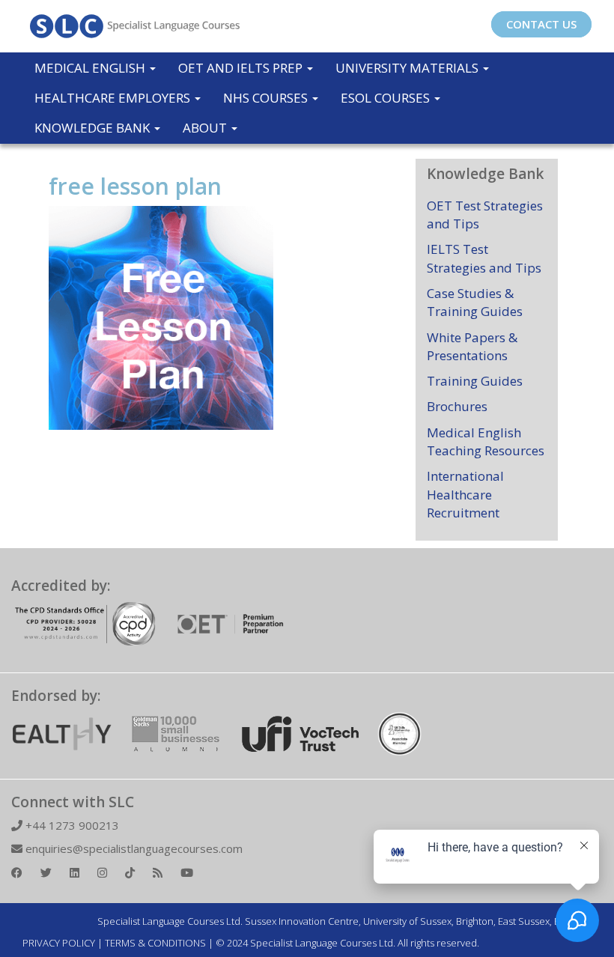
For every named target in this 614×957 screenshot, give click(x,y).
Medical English (91, 67)
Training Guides (475, 380)
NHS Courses (267, 97)
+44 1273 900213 (70, 825)
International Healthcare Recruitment (465, 494)
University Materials (408, 67)
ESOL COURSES (387, 97)
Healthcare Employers (113, 97)
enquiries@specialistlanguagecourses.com (132, 848)
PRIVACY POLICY (58, 943)
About (206, 127)
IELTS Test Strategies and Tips (484, 258)
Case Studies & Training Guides (475, 302)
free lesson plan (135, 186)
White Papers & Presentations (472, 346)
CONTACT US (541, 23)
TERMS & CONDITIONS (155, 943)
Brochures (457, 406)
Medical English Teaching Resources (485, 441)
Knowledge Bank (93, 127)
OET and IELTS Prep (242, 67)
